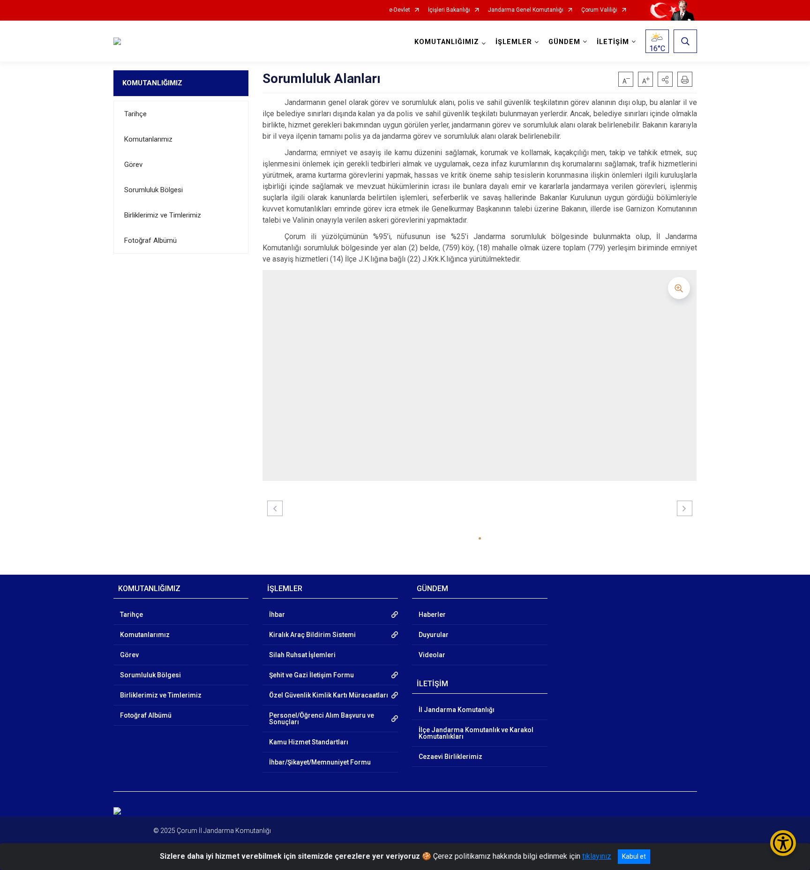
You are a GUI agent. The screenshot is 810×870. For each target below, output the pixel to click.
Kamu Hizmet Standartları (308, 742)
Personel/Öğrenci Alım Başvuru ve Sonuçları (321, 719)
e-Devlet (399, 10)
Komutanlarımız (148, 139)
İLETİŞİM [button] (613, 42)
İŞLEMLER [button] (513, 42)
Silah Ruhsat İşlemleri (302, 655)
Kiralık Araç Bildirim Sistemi (312, 634)
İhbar (277, 614)
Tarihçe (135, 114)
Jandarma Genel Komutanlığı (525, 10)
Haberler (432, 614)
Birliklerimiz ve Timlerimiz (162, 215)
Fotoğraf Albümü (150, 240)
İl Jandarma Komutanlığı (457, 709)
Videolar (432, 655)
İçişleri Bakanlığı (449, 10)
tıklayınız (596, 856)
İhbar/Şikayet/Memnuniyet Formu (320, 762)
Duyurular (434, 634)
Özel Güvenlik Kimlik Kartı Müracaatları (328, 695)
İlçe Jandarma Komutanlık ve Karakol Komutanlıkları (476, 733)
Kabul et (634, 856)
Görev (133, 164)
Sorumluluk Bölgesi (153, 190)
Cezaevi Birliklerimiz (450, 756)
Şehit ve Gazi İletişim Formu (311, 675)
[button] (665, 79)
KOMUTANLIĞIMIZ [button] (446, 42)
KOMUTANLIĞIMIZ (152, 83)
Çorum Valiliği (599, 10)
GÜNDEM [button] (564, 42)
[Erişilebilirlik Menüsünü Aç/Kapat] (783, 843)
